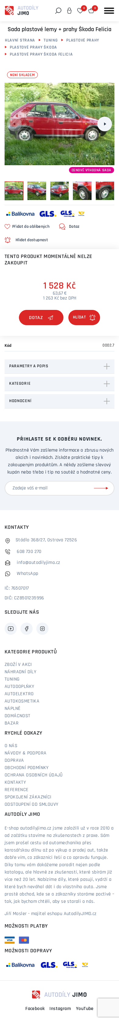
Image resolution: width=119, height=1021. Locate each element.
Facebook (35, 1008)
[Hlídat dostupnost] (84, 317)
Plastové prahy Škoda (33, 47)
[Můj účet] (69, 11)
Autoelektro (19, 694)
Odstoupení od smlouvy (31, 804)
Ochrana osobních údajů (34, 775)
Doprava (14, 760)
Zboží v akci (18, 664)
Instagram (60, 1008)
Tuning (51, 40)
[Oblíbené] (80, 11)
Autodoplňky (19, 686)
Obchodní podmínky (27, 767)
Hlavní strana (20, 40)
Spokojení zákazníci (28, 797)
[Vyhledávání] (58, 11)
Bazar (12, 723)
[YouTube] (11, 629)
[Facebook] (26, 629)
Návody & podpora (25, 753)
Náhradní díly (20, 672)
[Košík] (91, 11)
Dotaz (36, 317)
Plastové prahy (82, 40)
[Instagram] (42, 629)
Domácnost (18, 716)
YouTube (85, 1008)
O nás (11, 745)
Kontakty (15, 782)
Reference (17, 789)
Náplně (12, 708)
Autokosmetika (22, 701)
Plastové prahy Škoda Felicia (41, 54)
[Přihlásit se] (102, 488)
